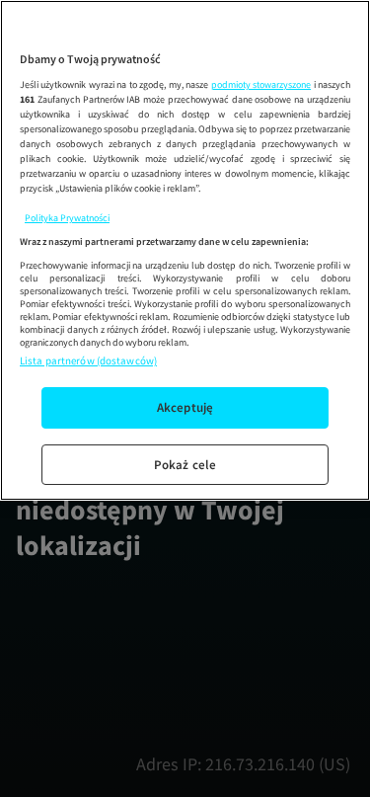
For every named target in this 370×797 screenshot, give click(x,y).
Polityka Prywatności (67, 217)
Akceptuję (185, 407)
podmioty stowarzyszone (261, 84)
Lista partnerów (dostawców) (88, 360)
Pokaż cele (185, 464)
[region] (185, 250)
